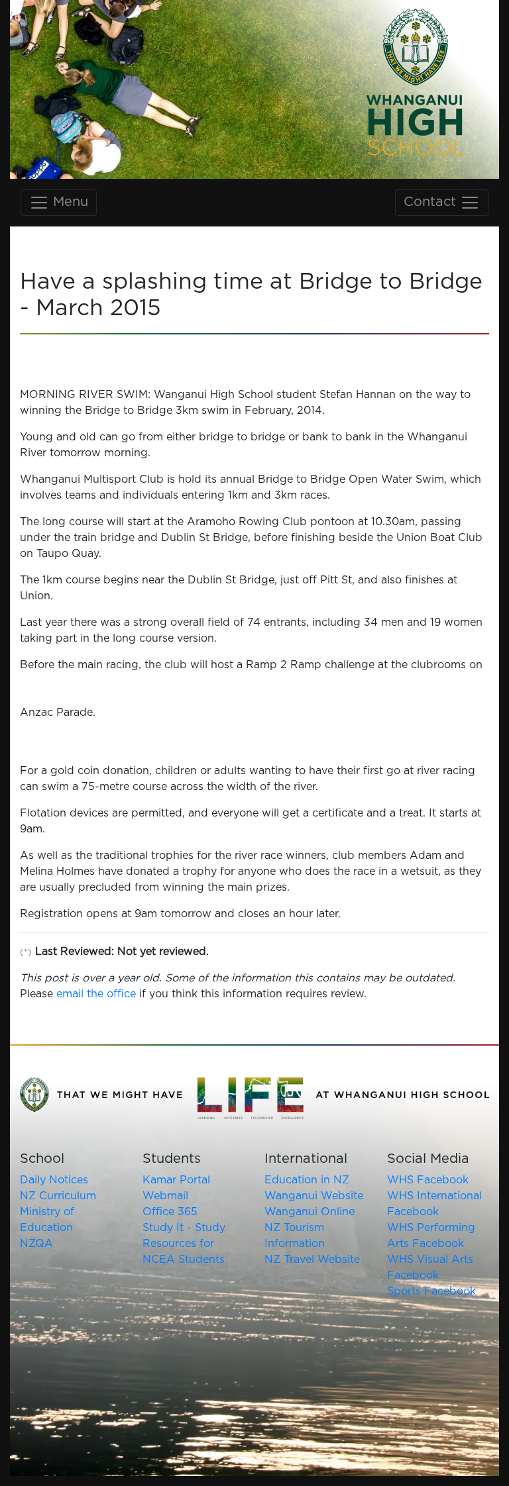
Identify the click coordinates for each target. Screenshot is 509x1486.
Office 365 (170, 1212)
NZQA (36, 1243)
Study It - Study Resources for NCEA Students (183, 1243)
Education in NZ (306, 1180)
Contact (432, 202)
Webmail (165, 1196)
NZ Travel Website (312, 1259)
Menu (68, 202)
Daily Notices (54, 1180)
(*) (26, 952)
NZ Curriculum (58, 1196)
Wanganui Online (309, 1212)
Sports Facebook (431, 1291)
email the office (96, 994)
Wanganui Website (313, 1196)
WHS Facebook (428, 1180)
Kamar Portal (176, 1180)
